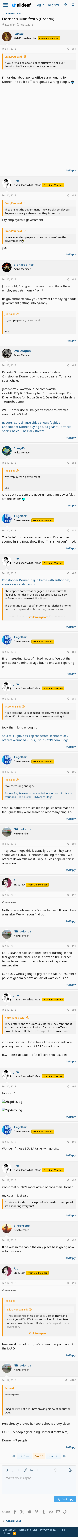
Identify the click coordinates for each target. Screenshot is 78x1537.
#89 (74, 698)
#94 (74, 1009)
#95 (74, 1086)
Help (62, 1529)
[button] (7, 1470)
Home (6, 1533)
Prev (26, 1456)
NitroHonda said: (15, 1017)
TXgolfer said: (13, 706)
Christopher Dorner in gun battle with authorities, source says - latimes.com (36, 582)
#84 (74, 365)
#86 (74, 530)
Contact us (9, 1529)
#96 (74, 1142)
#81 (74, 48)
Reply (72, 170)
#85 (74, 462)
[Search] (73, 5)
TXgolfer (10, 24)
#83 (74, 279)
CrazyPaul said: (13, 56)
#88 (74, 652)
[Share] (67, 49)
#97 (74, 1180)
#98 (74, 1240)
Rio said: (9, 1388)
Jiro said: (10, 314)
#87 (74, 573)
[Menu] (5, 5)
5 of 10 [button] (39, 1456)
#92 (74, 895)
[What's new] (65, 5)
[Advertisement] (39, 125)
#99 (74, 1283)
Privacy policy (48, 1529)
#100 (73, 1380)
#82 (74, 195)
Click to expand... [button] (39, 617)
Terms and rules (28, 1529)
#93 (74, 946)
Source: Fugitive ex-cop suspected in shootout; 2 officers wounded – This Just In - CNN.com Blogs (35, 738)
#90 (74, 771)
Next (52, 1456)
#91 (74, 843)
